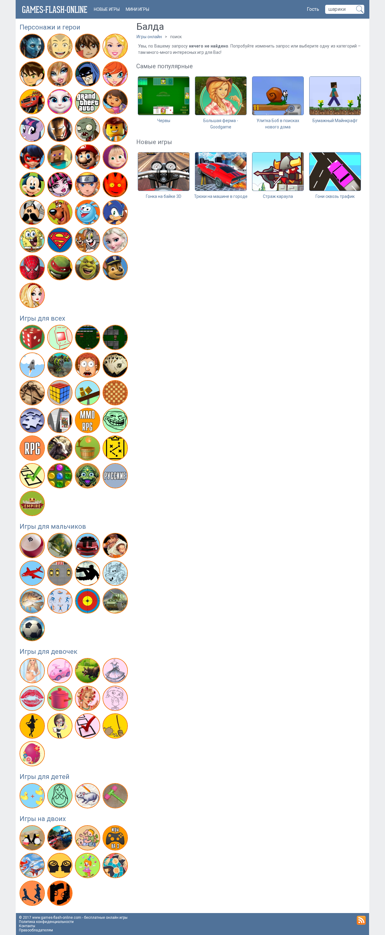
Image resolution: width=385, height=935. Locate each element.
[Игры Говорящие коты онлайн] (60, 103)
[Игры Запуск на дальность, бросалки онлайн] (33, 366)
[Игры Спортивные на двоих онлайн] (33, 894)
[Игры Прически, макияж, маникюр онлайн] (88, 699)
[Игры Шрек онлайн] (88, 269)
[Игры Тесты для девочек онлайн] (88, 727)
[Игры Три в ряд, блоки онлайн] (60, 477)
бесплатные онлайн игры (106, 917)
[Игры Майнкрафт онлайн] (60, 158)
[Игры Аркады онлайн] (60, 338)
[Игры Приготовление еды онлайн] (60, 699)
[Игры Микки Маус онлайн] (33, 186)
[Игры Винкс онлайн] (116, 75)
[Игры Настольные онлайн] (116, 394)
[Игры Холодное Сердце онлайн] (116, 241)
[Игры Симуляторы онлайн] (60, 449)
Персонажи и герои (50, 27)
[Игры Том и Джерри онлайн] (88, 241)
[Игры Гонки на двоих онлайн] (60, 839)
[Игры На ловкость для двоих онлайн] (88, 867)
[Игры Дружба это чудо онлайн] (33, 130)
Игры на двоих (43, 819)
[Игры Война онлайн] (60, 547)
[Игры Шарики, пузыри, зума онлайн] (88, 477)
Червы (163, 120)
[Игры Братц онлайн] (60, 75)
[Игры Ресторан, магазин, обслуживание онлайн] (33, 727)
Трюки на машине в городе (221, 196)
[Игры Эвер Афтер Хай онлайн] (33, 296)
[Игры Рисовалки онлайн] (88, 797)
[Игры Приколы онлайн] (116, 421)
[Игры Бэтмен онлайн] (88, 75)
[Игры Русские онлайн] (116, 477)
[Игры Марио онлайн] (88, 158)
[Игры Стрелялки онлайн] (88, 602)
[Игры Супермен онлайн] (60, 241)
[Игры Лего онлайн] (116, 130)
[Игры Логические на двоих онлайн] (60, 867)
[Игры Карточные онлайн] (116, 366)
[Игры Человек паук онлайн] (33, 269)
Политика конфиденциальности (46, 922)
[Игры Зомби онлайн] (88, 130)
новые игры (107, 9)
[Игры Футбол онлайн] (33, 630)
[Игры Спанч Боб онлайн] (33, 241)
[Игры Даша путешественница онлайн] (116, 103)
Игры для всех (42, 318)
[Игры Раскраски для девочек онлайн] (116, 699)
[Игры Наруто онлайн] (88, 186)
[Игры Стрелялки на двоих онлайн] (60, 894)
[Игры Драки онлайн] (116, 547)
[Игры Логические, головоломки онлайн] (60, 394)
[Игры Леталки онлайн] (33, 574)
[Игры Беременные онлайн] (33, 672)
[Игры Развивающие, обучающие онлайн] (33, 797)
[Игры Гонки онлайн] (88, 547)
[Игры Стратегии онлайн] (116, 449)
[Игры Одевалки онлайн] (116, 672)
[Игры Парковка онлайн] (60, 574)
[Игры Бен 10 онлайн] (33, 75)
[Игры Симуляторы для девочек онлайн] (60, 727)
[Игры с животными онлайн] (88, 672)
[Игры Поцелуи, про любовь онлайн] (33, 699)
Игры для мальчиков (53, 526)
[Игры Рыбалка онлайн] (33, 602)
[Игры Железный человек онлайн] (60, 130)
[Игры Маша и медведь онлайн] (116, 158)
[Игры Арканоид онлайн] (88, 338)
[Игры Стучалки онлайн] (116, 797)
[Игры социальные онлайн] (33, 504)
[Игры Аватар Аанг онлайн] (60, 47)
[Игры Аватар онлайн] (33, 47)
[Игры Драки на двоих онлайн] (88, 839)
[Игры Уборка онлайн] (116, 727)
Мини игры (137, 9)
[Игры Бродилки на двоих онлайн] (33, 839)
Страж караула (278, 196)
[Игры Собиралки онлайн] (88, 449)
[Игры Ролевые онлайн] (33, 449)
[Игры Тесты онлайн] (33, 477)
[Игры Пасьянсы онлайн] (60, 421)
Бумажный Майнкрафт (335, 120)
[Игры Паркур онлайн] (88, 574)
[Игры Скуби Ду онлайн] (60, 213)
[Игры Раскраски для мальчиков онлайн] (116, 574)
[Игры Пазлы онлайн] (33, 421)
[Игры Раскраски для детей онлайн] (60, 797)
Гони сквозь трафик (335, 196)
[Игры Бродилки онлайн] (116, 338)
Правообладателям (36, 930)
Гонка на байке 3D (163, 196)
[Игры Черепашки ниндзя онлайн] (60, 269)
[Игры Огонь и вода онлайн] (116, 186)
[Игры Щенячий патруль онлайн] (116, 269)
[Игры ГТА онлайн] (88, 103)
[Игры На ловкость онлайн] (88, 394)
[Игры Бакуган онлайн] (88, 47)
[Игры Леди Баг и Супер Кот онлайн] (33, 158)
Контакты (27, 926)
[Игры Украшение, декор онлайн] (33, 755)
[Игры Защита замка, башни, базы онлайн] (60, 366)
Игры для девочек (48, 651)
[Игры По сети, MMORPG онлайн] (88, 421)
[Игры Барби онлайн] (116, 47)
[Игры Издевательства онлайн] (88, 366)
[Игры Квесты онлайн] (33, 394)
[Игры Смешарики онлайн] (88, 213)
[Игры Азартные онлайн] (33, 338)
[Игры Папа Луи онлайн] (33, 213)
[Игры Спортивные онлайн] (60, 602)
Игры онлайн (149, 36)
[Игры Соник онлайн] (116, 213)
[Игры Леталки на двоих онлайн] (33, 867)
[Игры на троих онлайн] (116, 839)
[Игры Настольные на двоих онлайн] (116, 867)
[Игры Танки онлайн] (116, 602)
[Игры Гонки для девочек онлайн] (60, 672)
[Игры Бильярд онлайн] (33, 547)
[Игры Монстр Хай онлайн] (60, 186)
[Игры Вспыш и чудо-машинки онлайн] (33, 103)
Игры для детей (44, 776)
